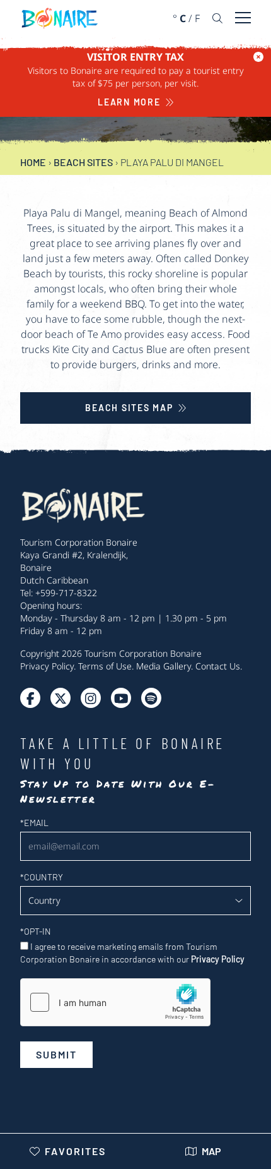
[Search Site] (217, 18)
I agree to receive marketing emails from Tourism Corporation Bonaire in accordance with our (132, 952)
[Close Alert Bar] (258, 56)
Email (34, 822)
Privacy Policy (47, 666)
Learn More (129, 102)
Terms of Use (105, 666)
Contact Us (217, 666)
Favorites (75, 1151)
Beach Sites (83, 162)
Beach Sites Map (129, 407)
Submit (56, 1054)
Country (41, 877)
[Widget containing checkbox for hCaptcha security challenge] (115, 1002)
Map (211, 1151)
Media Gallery (163, 666)
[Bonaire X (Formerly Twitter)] (30, 698)
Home (33, 162)
